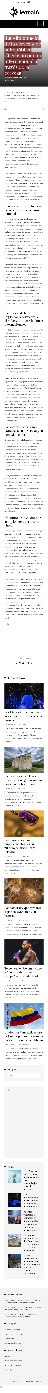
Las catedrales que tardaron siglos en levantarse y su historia (23, 912)
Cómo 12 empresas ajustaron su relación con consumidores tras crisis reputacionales (22, 1301)
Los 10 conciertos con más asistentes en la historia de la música (23, 716)
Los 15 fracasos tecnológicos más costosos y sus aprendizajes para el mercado (22, 1308)
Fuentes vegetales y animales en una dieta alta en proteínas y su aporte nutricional (31, 1220)
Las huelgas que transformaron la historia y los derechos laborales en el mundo (23, 1315)
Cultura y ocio (10, 33)
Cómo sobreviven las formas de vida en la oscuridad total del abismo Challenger (31, 1264)
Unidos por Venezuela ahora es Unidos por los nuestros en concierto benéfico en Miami (23, 1036)
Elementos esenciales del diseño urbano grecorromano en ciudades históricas (23, 780)
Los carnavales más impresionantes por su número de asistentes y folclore (19, 846)
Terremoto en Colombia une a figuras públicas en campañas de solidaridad (23, 972)
